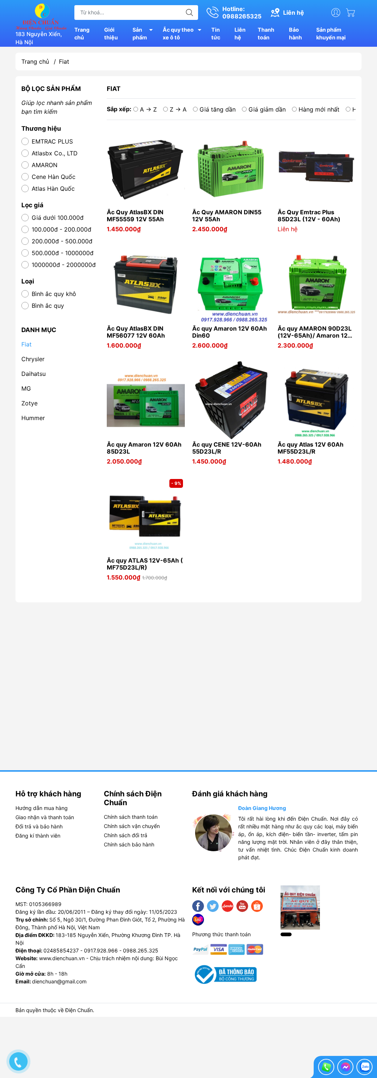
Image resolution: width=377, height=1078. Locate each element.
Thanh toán (266, 34)
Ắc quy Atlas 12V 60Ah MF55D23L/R (310, 448)
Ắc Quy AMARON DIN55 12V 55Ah (226, 216)
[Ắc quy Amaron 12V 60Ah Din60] (231, 284)
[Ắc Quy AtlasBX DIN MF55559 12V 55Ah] (146, 168)
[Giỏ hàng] (352, 12)
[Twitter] (213, 906)
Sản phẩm (140, 34)
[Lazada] (198, 920)
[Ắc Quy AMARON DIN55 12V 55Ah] (231, 168)
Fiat (26, 344)
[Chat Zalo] (364, 1067)
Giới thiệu (111, 34)
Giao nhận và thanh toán (44, 817)
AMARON (44, 165)
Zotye (29, 403)
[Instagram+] (227, 906)
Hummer (33, 418)
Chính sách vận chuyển (132, 826)
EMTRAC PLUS (52, 141)
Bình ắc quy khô (54, 293)
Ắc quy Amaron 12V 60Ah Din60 (229, 332)
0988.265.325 (140, 950)
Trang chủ (81, 34)
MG (26, 388)
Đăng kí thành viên (37, 835)
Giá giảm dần (267, 109)
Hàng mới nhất (319, 109)
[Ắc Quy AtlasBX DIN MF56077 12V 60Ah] (146, 284)
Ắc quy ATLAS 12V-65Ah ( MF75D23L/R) (145, 564)
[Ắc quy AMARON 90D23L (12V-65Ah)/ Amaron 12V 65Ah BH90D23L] (317, 284)
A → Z (148, 109)
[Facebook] (198, 906)
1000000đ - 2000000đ (64, 264)
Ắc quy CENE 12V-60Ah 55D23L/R (226, 448)
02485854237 (61, 950)
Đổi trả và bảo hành (39, 826)
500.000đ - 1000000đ (63, 253)
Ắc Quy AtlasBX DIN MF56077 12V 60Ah (136, 332)
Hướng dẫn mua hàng (41, 808)
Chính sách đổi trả (125, 835)
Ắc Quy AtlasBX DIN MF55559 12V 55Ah (135, 216)
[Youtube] (242, 906)
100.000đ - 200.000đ (61, 229)
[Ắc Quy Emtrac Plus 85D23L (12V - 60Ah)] (317, 168)
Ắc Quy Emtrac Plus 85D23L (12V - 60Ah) (309, 216)
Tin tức (215, 34)
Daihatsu (33, 373)
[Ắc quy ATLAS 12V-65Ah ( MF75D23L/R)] (146, 516)
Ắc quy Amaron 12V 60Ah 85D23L (144, 448)
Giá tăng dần (218, 109)
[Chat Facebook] (345, 1067)
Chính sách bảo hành (129, 844)
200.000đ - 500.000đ (62, 241)
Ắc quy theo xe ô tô (178, 34)
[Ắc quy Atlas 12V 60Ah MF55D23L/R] (317, 400)
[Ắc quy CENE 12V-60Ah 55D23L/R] (231, 400)
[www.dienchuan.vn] (41, 16)
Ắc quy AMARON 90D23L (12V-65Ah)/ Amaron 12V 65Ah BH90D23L (315, 332)
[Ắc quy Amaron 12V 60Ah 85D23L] (146, 400)
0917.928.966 (101, 950)
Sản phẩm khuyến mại (331, 34)
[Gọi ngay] (326, 1067)
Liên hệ (240, 34)
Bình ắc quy (48, 305)
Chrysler (33, 359)
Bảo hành (295, 34)
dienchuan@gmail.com (59, 981)
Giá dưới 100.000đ (58, 217)
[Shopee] (257, 906)
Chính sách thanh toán (131, 817)
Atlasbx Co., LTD (55, 153)
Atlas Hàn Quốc (53, 188)
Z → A (178, 109)
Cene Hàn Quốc (53, 176)
